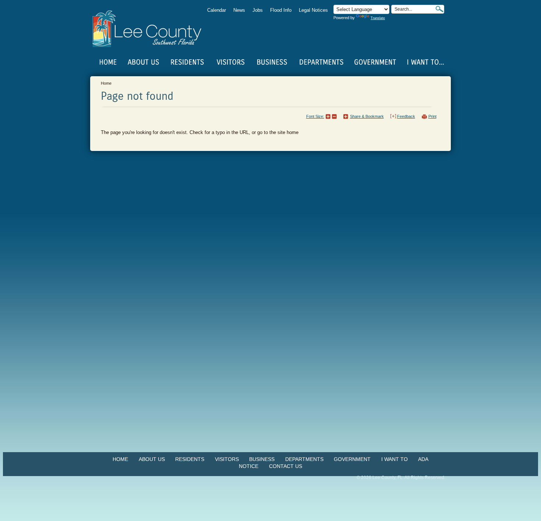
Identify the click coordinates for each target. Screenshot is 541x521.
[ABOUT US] (143, 62)
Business (262, 459)
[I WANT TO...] (425, 62)
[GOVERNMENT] (375, 62)
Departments (304, 459)
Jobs (257, 10)
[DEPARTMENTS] (321, 62)
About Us (152, 459)
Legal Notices (313, 10)
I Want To (394, 459)
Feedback (406, 116)
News (239, 10)
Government (352, 459)
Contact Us (285, 466)
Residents (189, 459)
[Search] (439, 9)
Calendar (216, 10)
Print (432, 116)
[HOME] (108, 62)
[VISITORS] (230, 62)
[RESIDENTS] (187, 62)
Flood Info (280, 10)
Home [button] (151, 28)
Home (108, 62)
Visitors (227, 459)
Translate (378, 18)
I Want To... (425, 62)
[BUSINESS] (272, 62)
